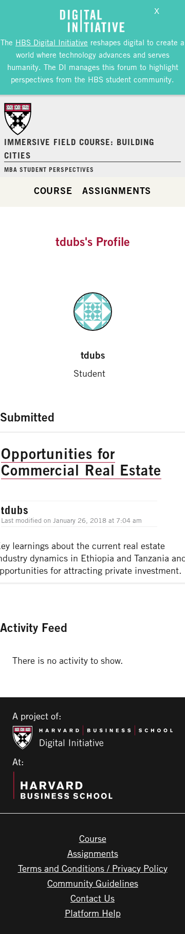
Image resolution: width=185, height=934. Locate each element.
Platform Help (93, 913)
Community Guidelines (92, 883)
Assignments (116, 190)
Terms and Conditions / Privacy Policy (93, 868)
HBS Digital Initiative (51, 42)
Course (53, 190)
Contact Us (92, 898)
